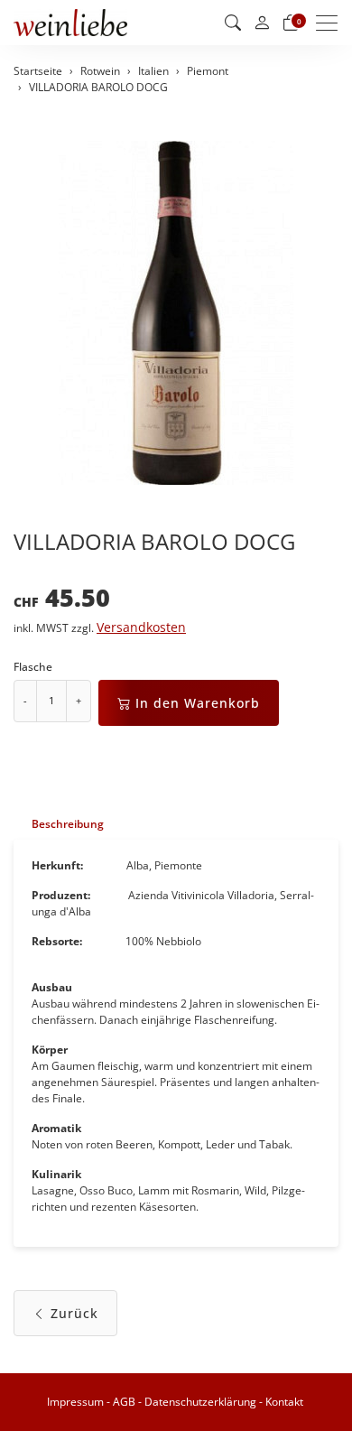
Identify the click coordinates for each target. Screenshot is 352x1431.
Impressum (75, 1401)
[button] (232, 22)
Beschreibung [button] (68, 824)
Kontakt (284, 1401)
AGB (124, 1401)
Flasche (33, 666)
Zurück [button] (74, 1313)
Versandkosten (141, 627)
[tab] (59, 824)
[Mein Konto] (261, 23)
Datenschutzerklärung (200, 1401)
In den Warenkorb (197, 702)
